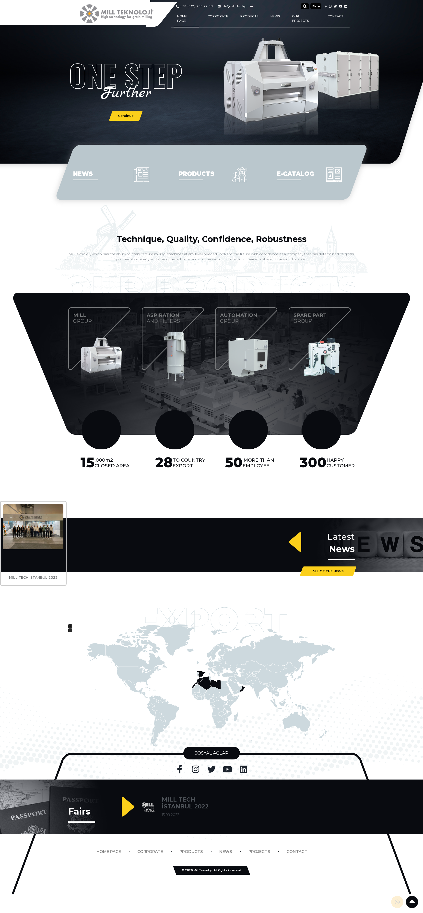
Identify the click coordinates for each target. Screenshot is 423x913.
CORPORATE (218, 16)
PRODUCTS (249, 16)
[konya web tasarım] (211, 884)
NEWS (275, 16)
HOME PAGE (182, 18)
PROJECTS (259, 851)
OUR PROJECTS (300, 18)
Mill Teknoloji (203, 870)
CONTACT (335, 16)
